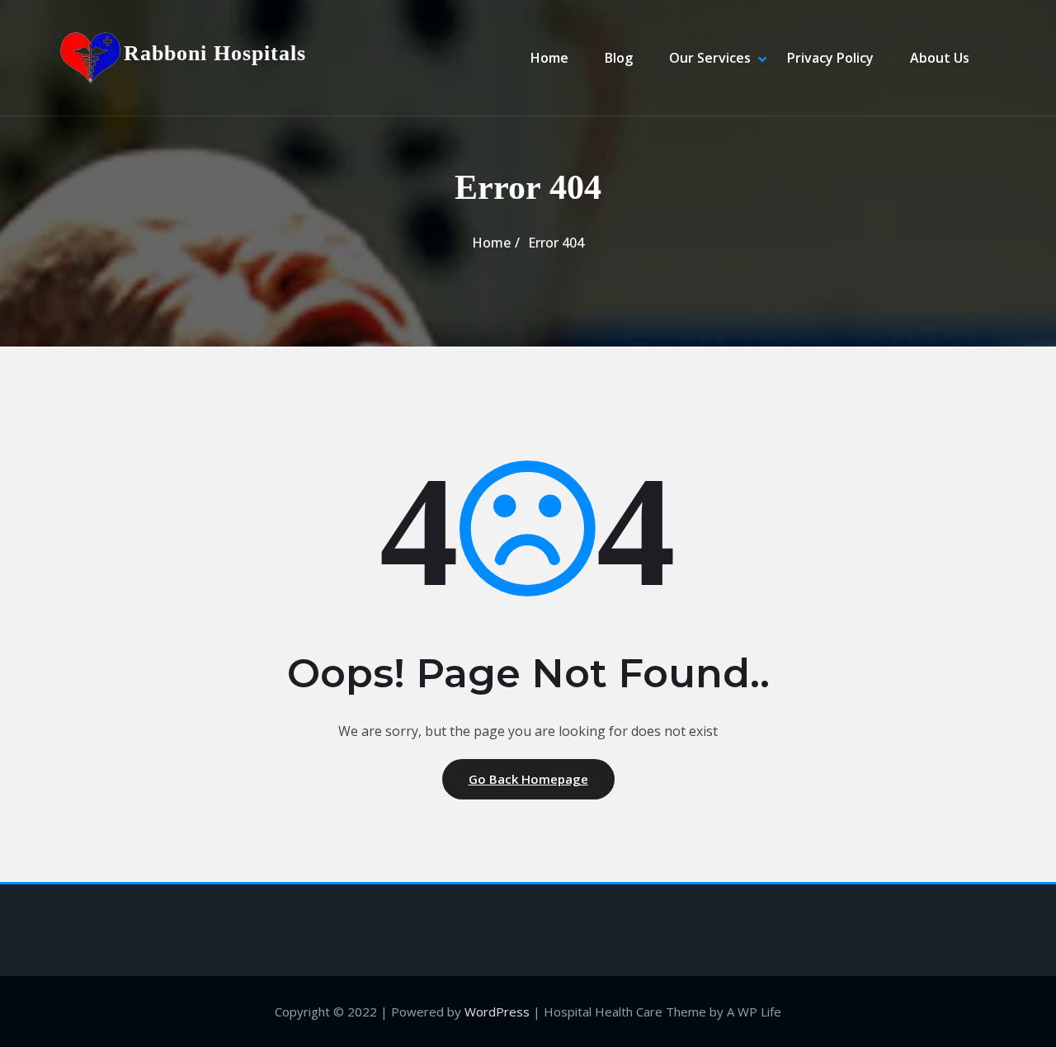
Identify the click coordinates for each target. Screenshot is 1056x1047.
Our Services (710, 58)
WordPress (497, 1011)
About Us (939, 58)
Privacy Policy (830, 58)
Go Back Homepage (528, 779)
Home (549, 58)
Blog (619, 58)
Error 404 (556, 242)
